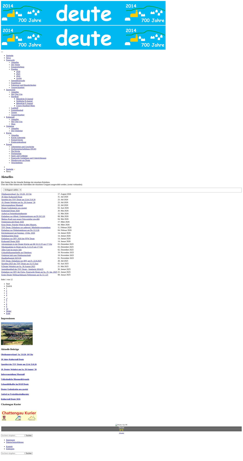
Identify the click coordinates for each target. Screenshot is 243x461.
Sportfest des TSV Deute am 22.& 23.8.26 (18, 200)
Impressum (10, 440)
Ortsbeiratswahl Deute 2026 (12, 222)
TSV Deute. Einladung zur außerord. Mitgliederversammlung (25, 227)
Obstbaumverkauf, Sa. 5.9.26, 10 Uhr (16, 194)
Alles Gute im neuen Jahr (11, 250)
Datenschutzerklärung (15, 442)
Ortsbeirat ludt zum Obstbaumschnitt (16, 255)
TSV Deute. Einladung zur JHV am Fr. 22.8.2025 (21, 261)
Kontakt (9, 446)
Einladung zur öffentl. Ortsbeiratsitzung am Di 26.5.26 (23, 216)
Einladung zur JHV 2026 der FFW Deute (18, 239)
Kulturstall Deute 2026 (10, 211)
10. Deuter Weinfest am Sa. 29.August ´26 (18, 202)
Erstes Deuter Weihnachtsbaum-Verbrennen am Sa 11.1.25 (24, 275)
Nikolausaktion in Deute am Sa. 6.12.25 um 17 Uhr (22, 247)
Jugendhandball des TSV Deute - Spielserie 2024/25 (22, 269)
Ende (8, 313)
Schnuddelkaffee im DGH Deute (15, 384)
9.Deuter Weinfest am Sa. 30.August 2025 (18, 266)
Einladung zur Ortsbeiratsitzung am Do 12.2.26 (20, 230)
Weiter (8, 311)
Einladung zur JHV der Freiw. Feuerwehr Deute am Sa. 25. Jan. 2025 (29, 272)
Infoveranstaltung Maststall (12, 205)
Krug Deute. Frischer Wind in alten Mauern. (19, 225)
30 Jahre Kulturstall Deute (11, 197)
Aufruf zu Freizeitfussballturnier (14, 213)
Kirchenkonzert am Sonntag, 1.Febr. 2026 (18, 233)
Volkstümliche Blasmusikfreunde (15, 379)
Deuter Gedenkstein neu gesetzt (14, 208)
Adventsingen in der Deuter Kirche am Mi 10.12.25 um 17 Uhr (26, 244)
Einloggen (10, 449)
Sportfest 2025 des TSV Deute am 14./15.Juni (19, 264)
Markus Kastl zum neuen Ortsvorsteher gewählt (20, 219)
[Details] (121, 433)
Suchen (29, 435)
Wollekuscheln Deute (9, 236)
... (7, 297)
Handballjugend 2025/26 (11, 258)
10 (7, 309)
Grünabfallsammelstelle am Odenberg (16, 252)
